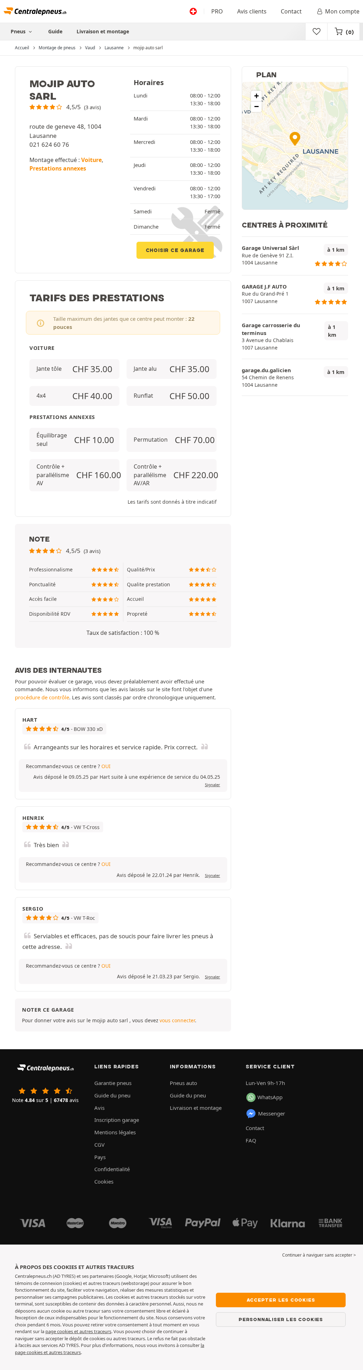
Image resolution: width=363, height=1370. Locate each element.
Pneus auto (183, 1082)
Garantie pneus (113, 1082)
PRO (217, 11)
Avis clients (252, 11)
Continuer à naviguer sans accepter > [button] (319, 1255)
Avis (99, 1107)
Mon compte (342, 11)
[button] (65, 107)
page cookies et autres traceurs (78, 1331)
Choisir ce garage (175, 250)
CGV (99, 1144)
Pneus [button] (19, 31)
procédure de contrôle (42, 697)
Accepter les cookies (281, 1300)
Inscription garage (116, 1119)
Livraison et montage (103, 31)
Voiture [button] (91, 160)
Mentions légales (115, 1132)
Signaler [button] (212, 784)
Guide (55, 31)
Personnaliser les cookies (281, 1319)
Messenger (271, 1113)
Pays (100, 1157)
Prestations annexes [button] (57, 168)
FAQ (251, 1140)
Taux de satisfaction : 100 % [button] (122, 633)
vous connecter (177, 1020)
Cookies (103, 1181)
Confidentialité (112, 1169)
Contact (291, 11)
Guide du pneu (112, 1095)
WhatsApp (270, 1097)
